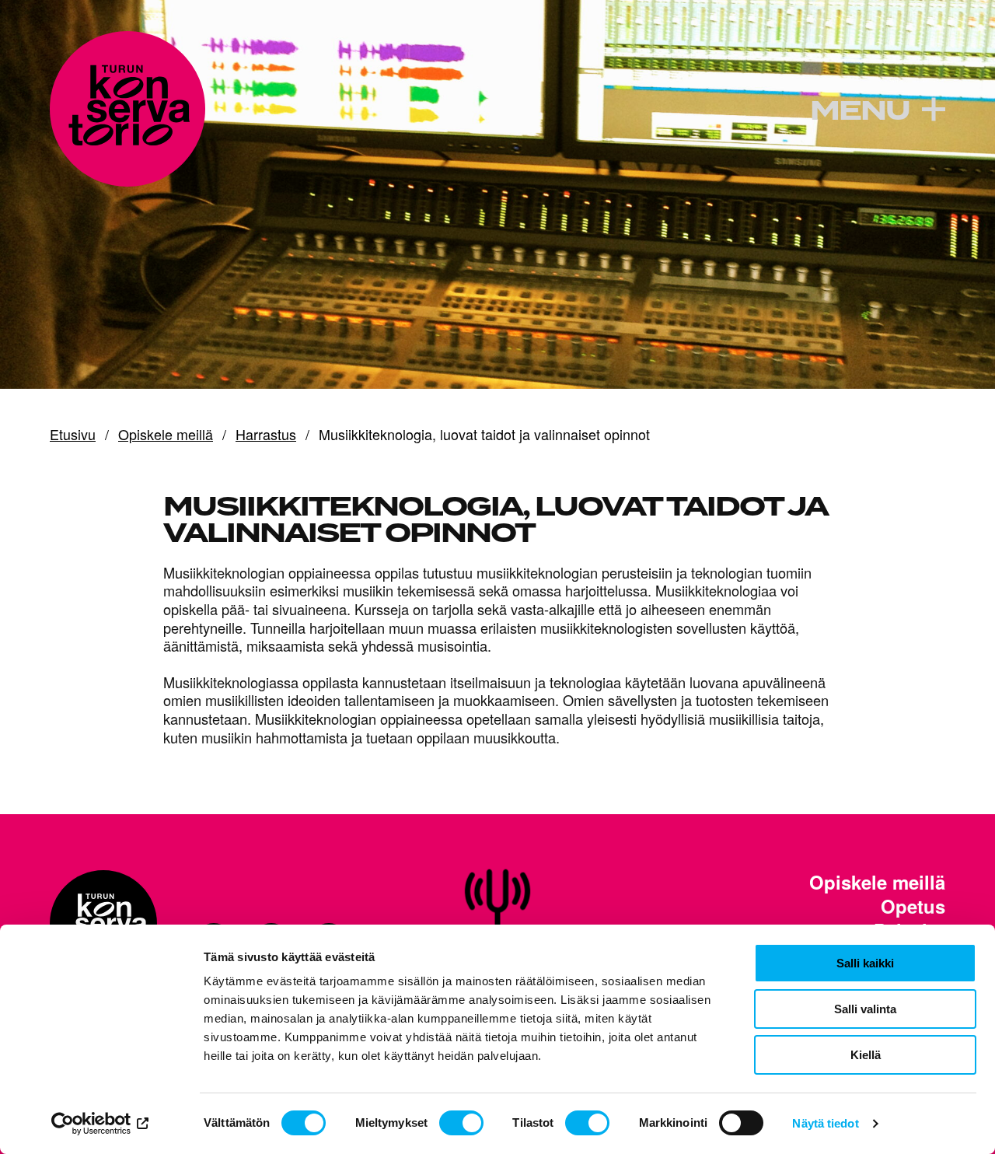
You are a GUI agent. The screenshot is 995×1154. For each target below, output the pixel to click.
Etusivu (73, 434)
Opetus (913, 906)
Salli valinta (865, 1009)
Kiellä (865, 1054)
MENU (859, 111)
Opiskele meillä (165, 434)
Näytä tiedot (825, 1123)
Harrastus (266, 434)
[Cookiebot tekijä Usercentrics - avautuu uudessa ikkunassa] (101, 1123)
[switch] (461, 1122)
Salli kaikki (865, 963)
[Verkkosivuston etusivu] (127, 109)
